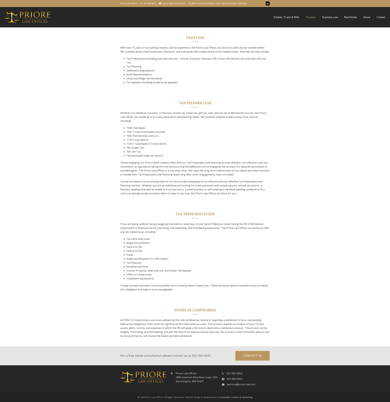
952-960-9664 (150, 3)
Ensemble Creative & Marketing (236, 397)
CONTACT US (252, 356)
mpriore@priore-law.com (241, 384)
